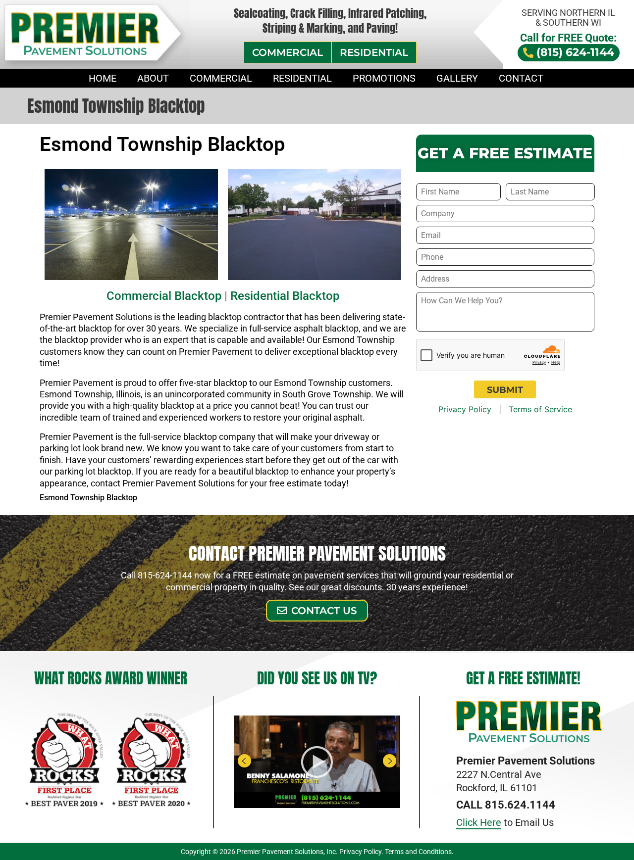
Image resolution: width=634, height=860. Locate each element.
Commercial (221, 78)
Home (102, 78)
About (153, 78)
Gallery (457, 78)
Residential (302, 78)
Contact (521, 78)
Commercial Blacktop (163, 296)
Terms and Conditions (418, 852)
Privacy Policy (464, 409)
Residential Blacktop (284, 296)
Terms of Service (540, 409)
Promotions (384, 78)
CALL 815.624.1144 (505, 805)
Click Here (478, 822)
